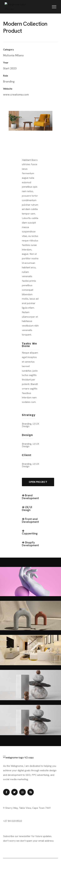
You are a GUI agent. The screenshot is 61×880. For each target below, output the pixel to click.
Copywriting (30, 533)
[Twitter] (14, 792)
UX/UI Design (27, 508)
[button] (30, 498)
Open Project (38, 482)
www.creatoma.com (16, 94)
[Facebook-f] (6, 792)
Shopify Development (30, 544)
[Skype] (30, 792)
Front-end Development (30, 520)
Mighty (24, 864)
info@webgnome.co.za (15, 816)
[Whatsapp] (22, 792)
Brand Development (30, 497)
